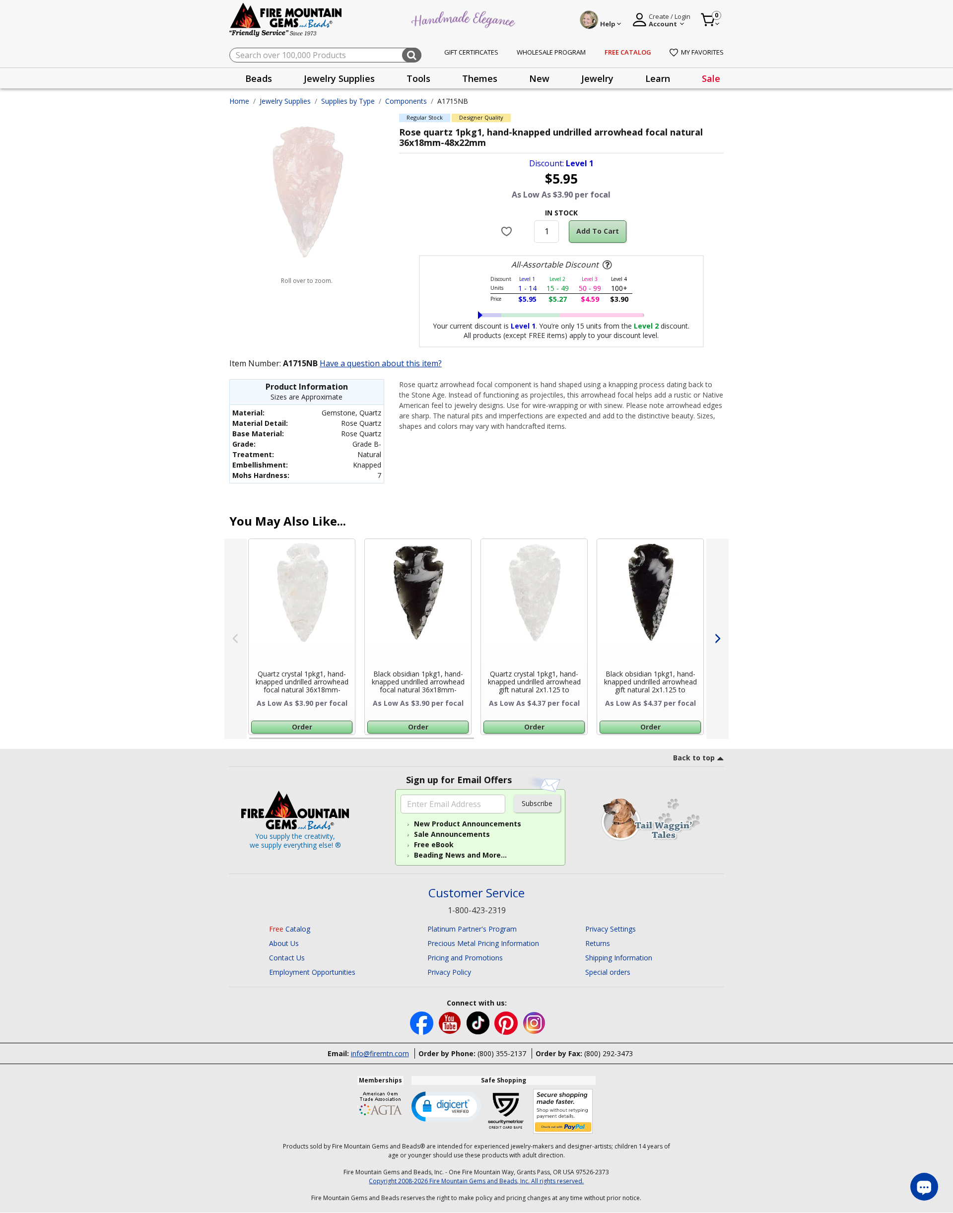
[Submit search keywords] (411, 55)
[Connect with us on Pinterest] (507, 1022)
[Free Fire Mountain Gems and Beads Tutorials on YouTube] (451, 1022)
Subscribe (537, 803)
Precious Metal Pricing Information (483, 943)
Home (239, 101)
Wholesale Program (551, 52)
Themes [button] (479, 78)
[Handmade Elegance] (465, 18)
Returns (597, 943)
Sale (711, 78)
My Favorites (702, 52)
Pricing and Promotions (465, 957)
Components (406, 101)
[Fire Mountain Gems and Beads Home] (285, 19)
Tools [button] (418, 78)
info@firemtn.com (380, 1053)
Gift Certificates (471, 52)
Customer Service (476, 893)
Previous (235, 639)
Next (717, 639)
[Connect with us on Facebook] (422, 1022)
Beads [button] (258, 78)
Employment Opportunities (312, 972)
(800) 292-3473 (608, 1053)
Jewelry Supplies (285, 101)
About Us (284, 943)
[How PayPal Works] (563, 1111)
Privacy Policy (449, 972)
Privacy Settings (610, 929)
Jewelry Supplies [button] (339, 78)
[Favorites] (508, 231)
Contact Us (287, 957)
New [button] (539, 78)
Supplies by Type (348, 101)
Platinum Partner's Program (472, 929)
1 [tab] (254, 742)
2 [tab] (484, 742)
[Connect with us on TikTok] (479, 1022)
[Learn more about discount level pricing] (606, 265)
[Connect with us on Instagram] (534, 1022)
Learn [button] (657, 78)
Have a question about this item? (381, 363)
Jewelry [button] (597, 78)
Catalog (289, 929)
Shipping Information (618, 957)
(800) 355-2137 (501, 1053)
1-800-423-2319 (477, 910)
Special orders (607, 972)
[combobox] (325, 55)
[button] (446, 1106)
